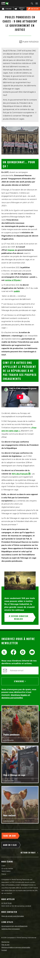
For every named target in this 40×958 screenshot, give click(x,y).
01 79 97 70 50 (6, 903)
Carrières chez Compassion (10, 929)
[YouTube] (32, 652)
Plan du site (5, 945)
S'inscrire (19, 681)
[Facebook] (13, 652)
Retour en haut (28, 852)
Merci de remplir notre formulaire (12, 916)
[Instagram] (22, 652)
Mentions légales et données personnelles (15, 947)
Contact (4, 950)
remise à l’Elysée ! (13, 280)
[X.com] (4, 652)
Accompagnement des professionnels (14, 926)
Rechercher (5, 942)
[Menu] (36, 3)
